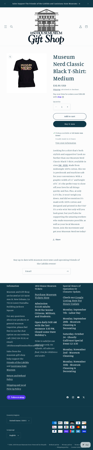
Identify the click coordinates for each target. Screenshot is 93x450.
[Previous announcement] (5, 3)
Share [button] (58, 239)
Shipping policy (63, 447)
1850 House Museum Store (22, 445)
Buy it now (70, 124)
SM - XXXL (63, 165)
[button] (5, 27)
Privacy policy (67, 445)
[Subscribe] (67, 271)
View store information (65, 143)
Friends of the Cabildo (18, 362)
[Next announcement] (88, 3)
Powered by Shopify (39, 445)
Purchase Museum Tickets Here (46, 296)
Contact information (78, 447)
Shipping (56, 89)
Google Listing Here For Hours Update (73, 300)
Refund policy (54, 445)
